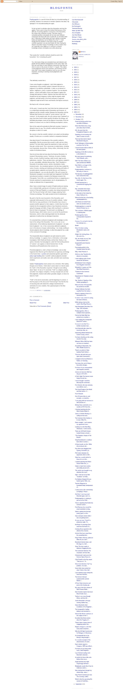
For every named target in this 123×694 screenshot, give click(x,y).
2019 (75, 72)
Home (49, 302)
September (79, 684)
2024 (75, 67)
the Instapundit (76, 41)
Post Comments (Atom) (44, 306)
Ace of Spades (76, 32)
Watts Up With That (77, 30)
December (79, 114)
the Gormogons (76, 26)
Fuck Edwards (79, 393)
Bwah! (77, 225)
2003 (75, 112)
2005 (75, 107)
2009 (75, 97)
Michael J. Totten (77, 37)
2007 (75, 102)
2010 (75, 94)
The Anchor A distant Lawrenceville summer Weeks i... (82, 578)
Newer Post (33, 302)
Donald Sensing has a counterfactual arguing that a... (83, 184)
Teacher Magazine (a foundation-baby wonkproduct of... (84, 485)
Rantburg (74, 43)
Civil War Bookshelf (77, 19)
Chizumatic (75, 22)
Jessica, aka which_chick (79, 39)
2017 (75, 77)
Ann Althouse (75, 24)
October (78, 119)
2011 (75, 92)
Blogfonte (61, 7)
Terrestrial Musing (77, 28)
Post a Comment (34, 300)
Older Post (66, 302)
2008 (75, 99)
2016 (75, 79)
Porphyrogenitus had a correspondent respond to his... (83, 216)
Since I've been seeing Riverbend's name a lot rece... (82, 229)
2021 (75, 69)
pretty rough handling (35, 256)
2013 (75, 87)
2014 (75, 84)
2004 (75, 109)
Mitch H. (83, 51)
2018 (75, 74)
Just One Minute (76, 35)
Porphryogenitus (34, 19)
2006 (75, 104)
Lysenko (44, 254)
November (79, 117)
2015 (75, 82)
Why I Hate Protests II (81, 251)
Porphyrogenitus (39, 264)
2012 (75, 89)
